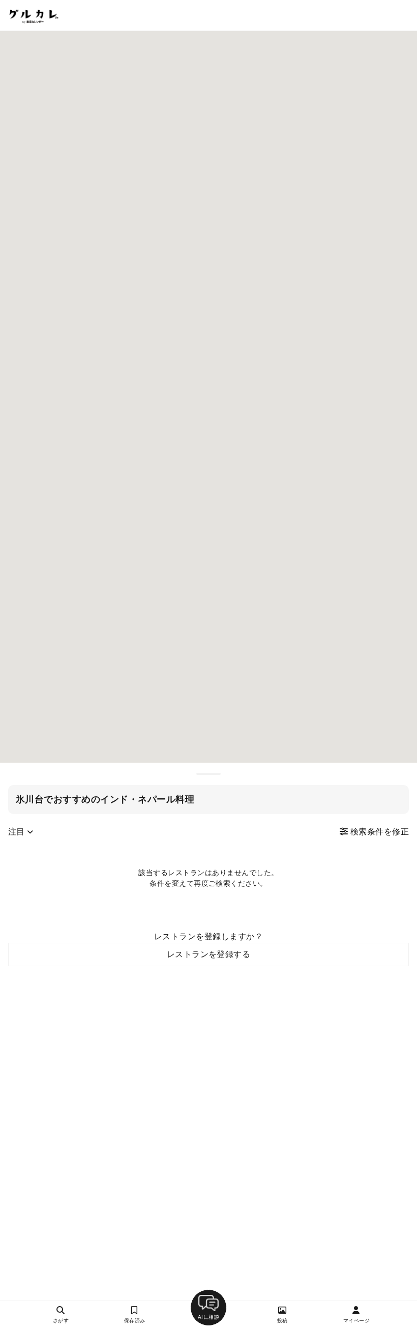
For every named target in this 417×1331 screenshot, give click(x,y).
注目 (17, 831)
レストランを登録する (209, 954)
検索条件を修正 (378, 831)
